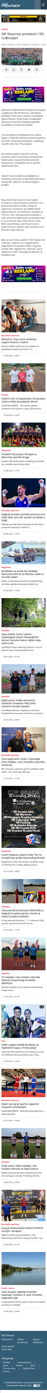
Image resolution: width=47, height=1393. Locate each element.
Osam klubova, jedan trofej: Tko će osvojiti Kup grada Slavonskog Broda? (23, 856)
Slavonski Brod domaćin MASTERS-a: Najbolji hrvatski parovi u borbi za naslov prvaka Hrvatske (23, 913)
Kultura (19, 1365)
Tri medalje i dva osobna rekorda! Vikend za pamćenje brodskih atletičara (21, 980)
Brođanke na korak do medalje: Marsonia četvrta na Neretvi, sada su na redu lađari (23, 574)
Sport (5, 1365)
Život (33, 1365)
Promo (6, 1371)
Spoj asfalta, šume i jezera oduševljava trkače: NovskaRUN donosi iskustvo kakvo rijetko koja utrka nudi (21, 638)
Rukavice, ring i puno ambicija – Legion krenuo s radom (20, 340)
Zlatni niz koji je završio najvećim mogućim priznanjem (20, 1105)
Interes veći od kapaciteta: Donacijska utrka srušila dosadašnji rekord (23, 400)
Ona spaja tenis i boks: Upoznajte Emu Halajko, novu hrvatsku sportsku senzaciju (23, 762)
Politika (6, 1362)
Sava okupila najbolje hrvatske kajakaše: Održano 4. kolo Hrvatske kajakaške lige (22, 1295)
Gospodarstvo (24, 1362)
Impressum (7, 1339)
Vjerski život (28, 1368)
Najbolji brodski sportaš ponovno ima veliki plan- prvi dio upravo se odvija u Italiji (23, 517)
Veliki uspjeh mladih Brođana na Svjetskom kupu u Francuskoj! (20, 1046)
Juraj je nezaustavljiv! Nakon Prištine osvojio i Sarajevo (22, 1229)
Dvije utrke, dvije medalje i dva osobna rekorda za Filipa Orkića (20, 1167)
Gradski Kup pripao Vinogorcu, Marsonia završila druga (19, 455)
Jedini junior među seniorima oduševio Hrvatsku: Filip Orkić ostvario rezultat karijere (19, 703)
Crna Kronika (9, 1368)
